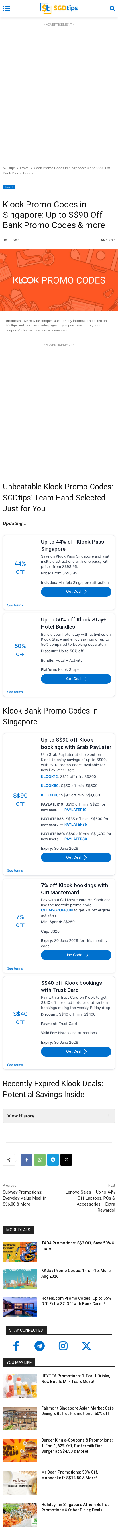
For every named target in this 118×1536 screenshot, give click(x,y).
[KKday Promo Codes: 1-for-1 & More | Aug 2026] (20, 1279)
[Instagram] (63, 1346)
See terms (15, 605)
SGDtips (9, 167)
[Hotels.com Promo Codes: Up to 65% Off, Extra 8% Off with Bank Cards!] (20, 1307)
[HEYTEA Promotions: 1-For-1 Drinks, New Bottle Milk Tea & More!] (20, 1386)
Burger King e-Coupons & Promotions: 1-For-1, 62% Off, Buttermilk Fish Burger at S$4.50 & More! (77, 1446)
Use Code (73, 955)
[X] (66, 1160)
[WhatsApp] (40, 1160)
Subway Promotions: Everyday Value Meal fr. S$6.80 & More (24, 1198)
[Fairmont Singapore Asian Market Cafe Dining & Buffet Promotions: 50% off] (20, 1418)
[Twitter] (86, 1346)
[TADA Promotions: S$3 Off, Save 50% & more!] (20, 1252)
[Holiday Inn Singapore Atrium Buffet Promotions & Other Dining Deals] (20, 1515)
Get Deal (73, 591)
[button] (112, 8)
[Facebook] (26, 1160)
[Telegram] (53, 1160)
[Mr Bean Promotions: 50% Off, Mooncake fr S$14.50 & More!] (20, 1482)
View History (20, 1116)
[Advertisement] (59, 93)
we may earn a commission (48, 330)
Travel (24, 167)
